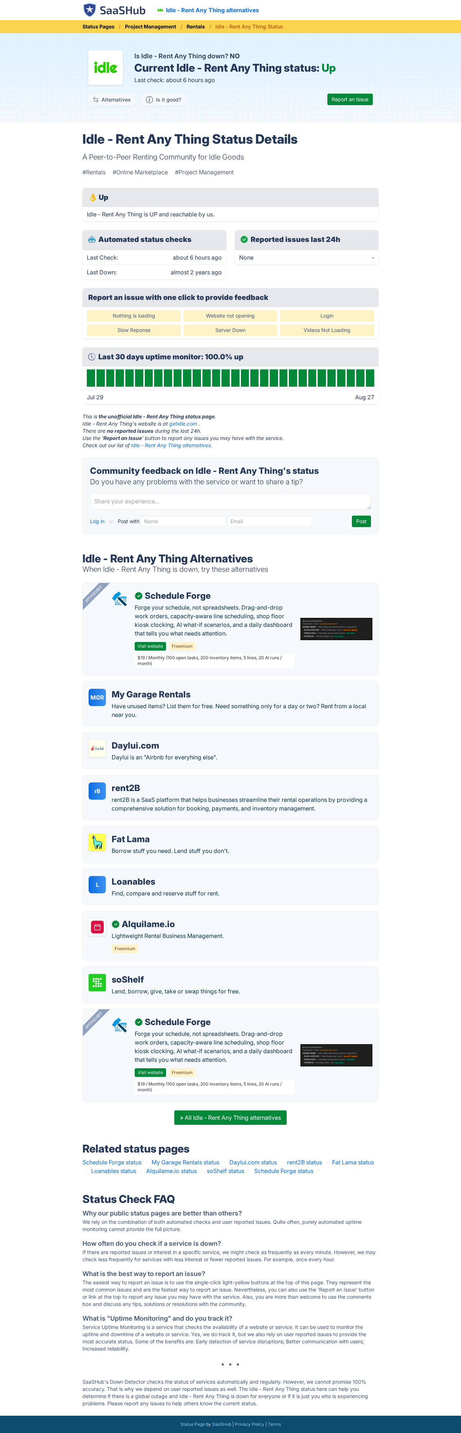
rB (97, 791)
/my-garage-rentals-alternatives (131, 685)
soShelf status (225, 1170)
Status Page (192, 1424)
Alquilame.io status (171, 1170)
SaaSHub (221, 1424)
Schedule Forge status (112, 1162)
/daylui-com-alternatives (122, 737)
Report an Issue (350, 99)
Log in (98, 521)
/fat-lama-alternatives (118, 830)
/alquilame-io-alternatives (123, 915)
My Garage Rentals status (185, 1162)
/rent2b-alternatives (115, 779)
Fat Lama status (353, 1162)
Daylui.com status (253, 1162)
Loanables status (113, 1170)
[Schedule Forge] (120, 598)
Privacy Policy (249, 1424)
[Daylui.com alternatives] (97, 748)
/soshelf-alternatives (116, 971)
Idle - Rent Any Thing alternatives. (171, 445)
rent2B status (304, 1162)
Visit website (150, 646)
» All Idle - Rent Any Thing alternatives (230, 1117)
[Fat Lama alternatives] (97, 842)
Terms (274, 1424)
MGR (97, 697)
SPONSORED (93, 593)
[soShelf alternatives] (97, 982)
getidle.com (183, 424)
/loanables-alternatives (119, 873)
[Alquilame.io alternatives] (97, 927)
